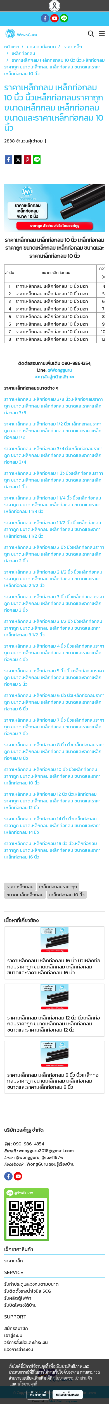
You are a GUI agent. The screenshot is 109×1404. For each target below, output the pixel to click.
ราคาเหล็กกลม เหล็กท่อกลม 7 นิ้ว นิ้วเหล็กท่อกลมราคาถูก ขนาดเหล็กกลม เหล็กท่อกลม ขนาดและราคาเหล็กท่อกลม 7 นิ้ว (54, 727)
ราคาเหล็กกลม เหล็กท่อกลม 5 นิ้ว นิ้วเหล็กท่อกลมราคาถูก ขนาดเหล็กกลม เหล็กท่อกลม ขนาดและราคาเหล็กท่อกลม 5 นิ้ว (54, 677)
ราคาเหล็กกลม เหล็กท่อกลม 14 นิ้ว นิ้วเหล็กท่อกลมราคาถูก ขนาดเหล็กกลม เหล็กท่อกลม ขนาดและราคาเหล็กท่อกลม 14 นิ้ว (52, 825)
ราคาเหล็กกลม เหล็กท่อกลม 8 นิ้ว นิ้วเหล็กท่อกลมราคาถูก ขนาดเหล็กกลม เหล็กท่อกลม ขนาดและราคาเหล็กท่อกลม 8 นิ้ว (54, 751)
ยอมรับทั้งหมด (67, 1394)
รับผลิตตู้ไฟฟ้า (17, 1298)
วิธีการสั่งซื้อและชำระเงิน (26, 1342)
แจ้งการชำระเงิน (18, 1349)
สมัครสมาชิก (16, 1328)
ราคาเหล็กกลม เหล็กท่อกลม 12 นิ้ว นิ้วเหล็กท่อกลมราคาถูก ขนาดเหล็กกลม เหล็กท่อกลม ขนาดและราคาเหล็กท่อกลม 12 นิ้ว (52, 801)
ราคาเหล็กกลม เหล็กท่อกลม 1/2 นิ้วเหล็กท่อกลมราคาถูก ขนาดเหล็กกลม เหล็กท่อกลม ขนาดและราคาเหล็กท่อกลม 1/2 (52, 430)
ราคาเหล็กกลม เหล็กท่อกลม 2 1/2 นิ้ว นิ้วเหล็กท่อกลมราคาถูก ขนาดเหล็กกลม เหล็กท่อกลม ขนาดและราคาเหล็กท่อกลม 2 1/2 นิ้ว (53, 578)
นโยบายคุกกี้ (27, 1383)
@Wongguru (60, 370)
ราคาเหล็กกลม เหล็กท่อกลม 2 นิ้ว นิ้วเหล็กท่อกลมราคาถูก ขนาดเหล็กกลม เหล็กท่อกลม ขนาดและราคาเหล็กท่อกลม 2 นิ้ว (54, 554)
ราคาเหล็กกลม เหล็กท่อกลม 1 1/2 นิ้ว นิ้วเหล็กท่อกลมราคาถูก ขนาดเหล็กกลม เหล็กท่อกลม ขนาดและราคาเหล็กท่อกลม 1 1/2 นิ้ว (52, 529)
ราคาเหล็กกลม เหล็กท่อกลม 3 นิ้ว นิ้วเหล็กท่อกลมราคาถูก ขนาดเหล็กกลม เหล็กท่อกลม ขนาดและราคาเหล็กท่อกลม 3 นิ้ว (54, 603)
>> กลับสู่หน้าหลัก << (54, 376)
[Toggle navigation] (102, 33)
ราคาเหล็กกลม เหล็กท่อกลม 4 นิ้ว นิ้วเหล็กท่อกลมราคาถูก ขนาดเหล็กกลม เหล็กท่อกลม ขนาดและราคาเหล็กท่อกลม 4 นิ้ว (54, 653)
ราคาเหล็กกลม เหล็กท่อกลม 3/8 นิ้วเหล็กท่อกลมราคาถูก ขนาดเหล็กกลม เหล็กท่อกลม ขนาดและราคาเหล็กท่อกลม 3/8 (53, 406)
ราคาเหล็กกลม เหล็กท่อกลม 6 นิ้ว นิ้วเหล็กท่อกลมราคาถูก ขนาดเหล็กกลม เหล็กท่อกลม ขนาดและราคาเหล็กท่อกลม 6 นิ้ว (54, 702)
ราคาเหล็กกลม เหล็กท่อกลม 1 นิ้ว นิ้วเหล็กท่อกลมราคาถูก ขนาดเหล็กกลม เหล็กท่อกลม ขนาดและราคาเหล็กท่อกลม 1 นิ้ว (53, 480)
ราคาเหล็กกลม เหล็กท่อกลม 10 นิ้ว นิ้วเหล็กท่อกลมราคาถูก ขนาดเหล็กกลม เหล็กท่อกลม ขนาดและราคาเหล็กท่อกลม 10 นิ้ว (52, 776)
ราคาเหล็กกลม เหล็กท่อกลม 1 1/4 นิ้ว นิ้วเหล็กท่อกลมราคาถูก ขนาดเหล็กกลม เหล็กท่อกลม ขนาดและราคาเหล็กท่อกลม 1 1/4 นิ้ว (52, 504)
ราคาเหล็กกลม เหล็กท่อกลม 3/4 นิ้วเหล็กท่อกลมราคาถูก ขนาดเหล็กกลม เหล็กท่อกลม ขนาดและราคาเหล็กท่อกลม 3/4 (53, 455)
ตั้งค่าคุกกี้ (38, 1394)
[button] (89, 34)
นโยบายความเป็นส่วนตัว (72, 1377)
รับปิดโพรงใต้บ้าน (20, 1305)
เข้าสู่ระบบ (13, 1335)
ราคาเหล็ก (13, 1260)
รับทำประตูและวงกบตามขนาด (31, 1284)
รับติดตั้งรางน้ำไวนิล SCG (27, 1291)
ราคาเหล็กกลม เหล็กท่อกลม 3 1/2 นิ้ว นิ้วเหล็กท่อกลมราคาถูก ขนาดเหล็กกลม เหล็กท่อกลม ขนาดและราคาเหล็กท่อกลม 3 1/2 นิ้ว (53, 628)
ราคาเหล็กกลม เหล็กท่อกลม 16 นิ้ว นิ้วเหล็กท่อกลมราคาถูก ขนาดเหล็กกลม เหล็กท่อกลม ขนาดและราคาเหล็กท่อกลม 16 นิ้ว (52, 850)
